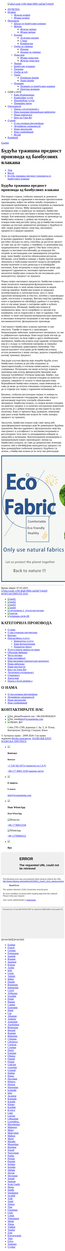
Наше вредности (16, 666)
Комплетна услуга (23, 641)
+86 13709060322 (17, 835)
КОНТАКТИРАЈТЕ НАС (14, 593)
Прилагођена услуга (19, 638)
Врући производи (21, 738)
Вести (11, 173)
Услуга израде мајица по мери (24, 649)
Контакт (12, 635)
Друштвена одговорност (21, 672)
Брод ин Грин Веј (17, 669)
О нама (11, 629)
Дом (10, 170)
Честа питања (15, 655)
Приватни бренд (23, 646)
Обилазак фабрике (17, 652)
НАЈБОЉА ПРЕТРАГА (14, 741)
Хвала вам (13, 678)
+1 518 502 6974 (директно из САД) (27, 765)
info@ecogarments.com (31, 719)
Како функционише (24, 644)
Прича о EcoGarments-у (20, 681)
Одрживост (14, 675)
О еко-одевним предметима (22, 632)
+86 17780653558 (17, 825)
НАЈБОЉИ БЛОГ (41, 738)
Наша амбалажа (16, 663)
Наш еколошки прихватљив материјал (28, 661)
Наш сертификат (17, 658)
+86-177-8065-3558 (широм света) (26, 771)
